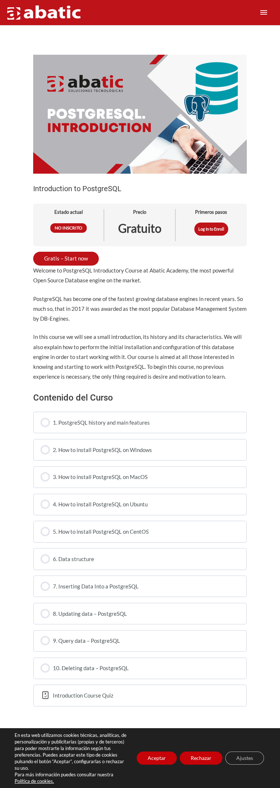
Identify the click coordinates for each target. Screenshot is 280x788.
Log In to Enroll (211, 229)
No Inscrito (68, 228)
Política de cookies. (34, 781)
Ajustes (244, 758)
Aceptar (157, 758)
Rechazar (201, 758)
